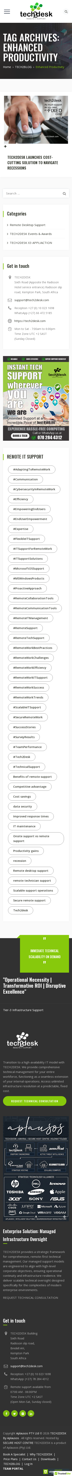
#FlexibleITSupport (26, 539)
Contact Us (29, 1459)
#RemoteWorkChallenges (31, 658)
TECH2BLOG (11, 1464)
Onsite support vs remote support (31, 838)
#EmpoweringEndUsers (29, 509)
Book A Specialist (14, 1454)
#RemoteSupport (25, 628)
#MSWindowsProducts (28, 578)
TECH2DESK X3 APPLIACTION (31, 243)
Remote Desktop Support (27, 225)
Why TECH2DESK (41, 1454)
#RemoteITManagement (30, 618)
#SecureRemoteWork (28, 717)
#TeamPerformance (27, 747)
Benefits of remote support (32, 777)
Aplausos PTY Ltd (27, 1433)
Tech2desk (20, 910)
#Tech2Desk (21, 757)
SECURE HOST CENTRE (18, 1443)
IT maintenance (24, 826)
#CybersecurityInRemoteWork (34, 489)
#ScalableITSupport (27, 707)
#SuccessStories (24, 727)
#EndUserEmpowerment (30, 519)
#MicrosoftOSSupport (28, 568)
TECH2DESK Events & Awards (31, 234)
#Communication (25, 479)
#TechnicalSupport (26, 767)
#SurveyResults (24, 737)
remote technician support (32, 880)
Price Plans (10, 1459)
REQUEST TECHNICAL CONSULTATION (34, 1101)
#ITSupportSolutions (28, 558)
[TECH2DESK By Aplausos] (36, 11)
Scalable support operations (33, 890)
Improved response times (31, 816)
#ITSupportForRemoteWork (32, 549)
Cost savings (22, 796)
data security (22, 806)
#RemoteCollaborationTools (33, 598)
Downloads (48, 1459)
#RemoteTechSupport (28, 638)
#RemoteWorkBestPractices (32, 648)
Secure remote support (29, 900)
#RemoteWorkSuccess (28, 687)
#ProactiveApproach (27, 588)
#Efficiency (20, 499)
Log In (28, 1464)
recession (19, 861)
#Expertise (20, 529)
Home (7, 67)
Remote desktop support (30, 871)
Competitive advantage (29, 786)
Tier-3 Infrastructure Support (23, 1010)
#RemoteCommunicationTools (35, 608)
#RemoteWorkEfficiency (29, 668)
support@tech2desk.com (31, 300)
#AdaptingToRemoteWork (31, 469)
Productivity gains (26, 851)
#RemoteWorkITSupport (30, 677)
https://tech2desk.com (30, 321)
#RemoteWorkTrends (28, 697)
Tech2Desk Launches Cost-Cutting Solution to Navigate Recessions (32, 162)
